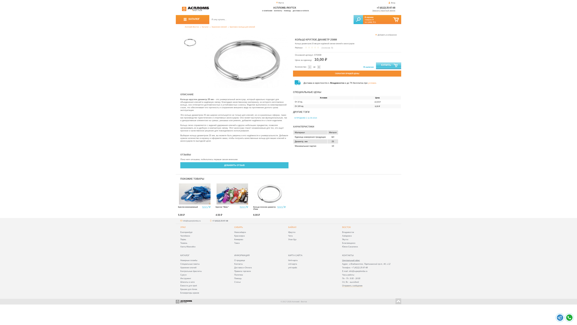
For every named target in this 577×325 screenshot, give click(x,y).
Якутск (345, 239)
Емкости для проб (188, 286)
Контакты (278, 11)
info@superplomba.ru (192, 221)
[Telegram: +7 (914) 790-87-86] (560, 317)
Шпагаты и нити (187, 282)
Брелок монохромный (188, 207)
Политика (238, 275)
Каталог (205, 27)
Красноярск (239, 236)
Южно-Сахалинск (350, 247)
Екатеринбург (186, 232)
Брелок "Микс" (222, 207)
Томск (237, 243)
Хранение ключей (219, 27)
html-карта (293, 260)
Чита (290, 236)
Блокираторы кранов (189, 293)
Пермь (183, 239)
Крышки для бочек (188, 289)
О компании (267, 11)
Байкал (292, 227)
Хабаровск (347, 236)
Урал (183, 227)
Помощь (287, 11)
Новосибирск (240, 232)
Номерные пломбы (188, 260)
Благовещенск (348, 243)
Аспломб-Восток (192, 27)
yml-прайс (292, 267)
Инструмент (185, 278)
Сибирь (238, 227)
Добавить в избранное (387, 35)
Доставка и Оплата (243, 267)
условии (372, 83)
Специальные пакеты (190, 264)
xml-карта (292, 264)
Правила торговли (242, 271)
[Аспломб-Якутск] (195, 10)
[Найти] (358, 19)
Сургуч (183, 275)
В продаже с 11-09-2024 (306, 118)
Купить (386, 65)
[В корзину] (396, 19)
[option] (246, 60)
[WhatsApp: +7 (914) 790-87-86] (569, 317)
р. (374, 22)
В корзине (369, 17)
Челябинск (185, 236)
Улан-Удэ (292, 239)
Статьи (237, 282)
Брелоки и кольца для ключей (242, 27)
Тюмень (183, 243)
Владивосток (348, 232)
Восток (346, 227)
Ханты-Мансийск (187, 247)
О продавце (239, 260)
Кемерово (238, 239)
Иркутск (291, 232)
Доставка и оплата (301, 11)
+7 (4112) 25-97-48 (386, 7)
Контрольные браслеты (191, 271)
